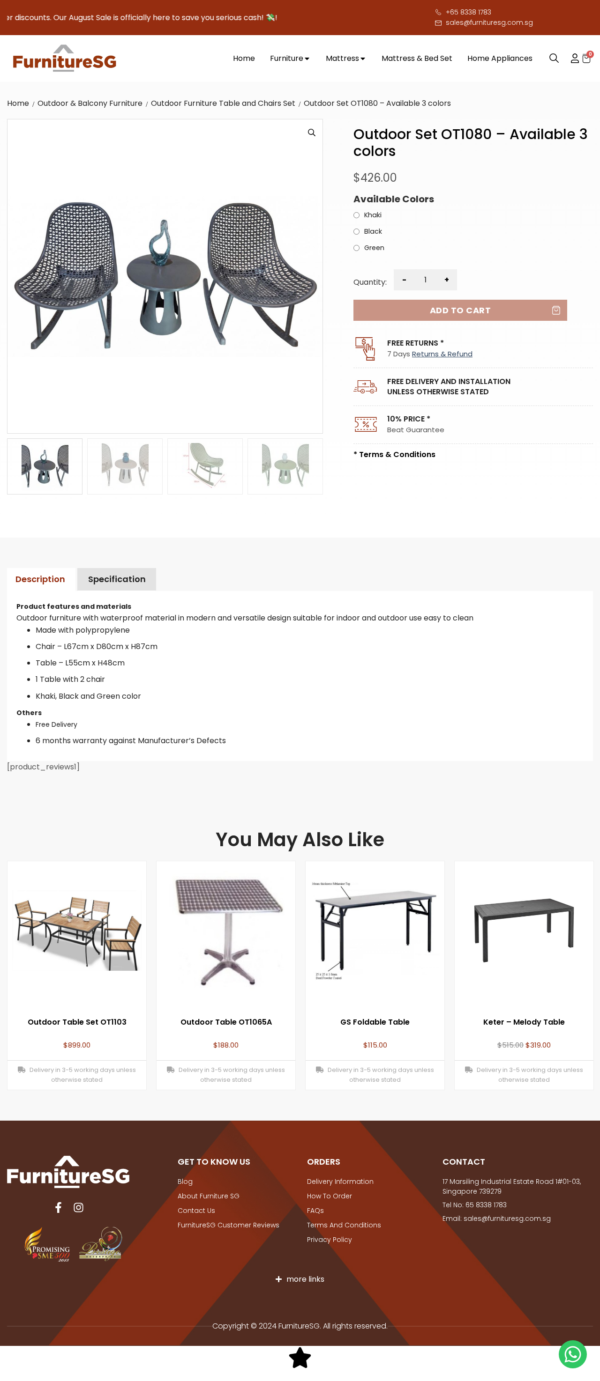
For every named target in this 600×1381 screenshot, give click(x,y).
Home (18, 103)
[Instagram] (78, 1207)
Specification (117, 579)
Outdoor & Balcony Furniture (90, 103)
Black (373, 232)
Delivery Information (340, 1181)
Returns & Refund (442, 354)
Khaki (373, 215)
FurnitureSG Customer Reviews (228, 1225)
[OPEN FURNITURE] (307, 58)
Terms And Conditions (344, 1225)
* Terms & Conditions (394, 454)
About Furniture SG (209, 1196)
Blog (185, 1181)
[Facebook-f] (58, 1207)
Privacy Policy (329, 1239)
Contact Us (196, 1210)
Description (40, 579)
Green (374, 248)
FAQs (315, 1210)
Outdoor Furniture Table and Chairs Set (223, 103)
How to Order (329, 1196)
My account (570, 58)
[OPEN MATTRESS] (363, 58)
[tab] (40, 579)
